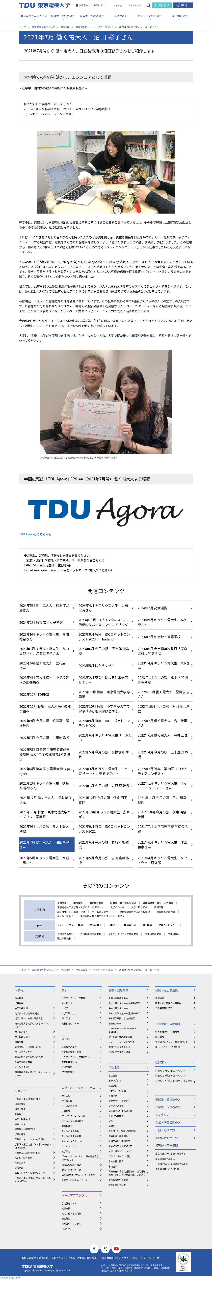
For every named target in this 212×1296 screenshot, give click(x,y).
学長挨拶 (78, 903)
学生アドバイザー (117, 1105)
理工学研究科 (64, 938)
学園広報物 (81, 27)
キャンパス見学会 (70, 1131)
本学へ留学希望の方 (118, 998)
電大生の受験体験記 (71, 1164)
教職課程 (112, 1085)
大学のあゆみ (117, 907)
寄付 (184, 5)
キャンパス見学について (73, 1141)
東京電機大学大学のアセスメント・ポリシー (103, 916)
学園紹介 (65, 27)
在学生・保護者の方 (92, 16)
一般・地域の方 (178, 16)
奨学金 (111, 1126)
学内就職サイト (69, 1203)
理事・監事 (20, 1108)
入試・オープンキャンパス (78, 1088)
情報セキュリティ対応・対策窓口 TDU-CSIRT (75, 1257)
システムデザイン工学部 (70, 925)
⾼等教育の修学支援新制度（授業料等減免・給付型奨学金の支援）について (126, 1173)
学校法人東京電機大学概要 (28, 1098)
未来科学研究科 (153, 934)
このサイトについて (129, 1257)
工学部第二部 (129, 925)
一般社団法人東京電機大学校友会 (171, 1163)
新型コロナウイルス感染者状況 (30, 1172)
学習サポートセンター (119, 1100)
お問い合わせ (100, 5)
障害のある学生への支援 (120, 1110)
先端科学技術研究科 (90, 934)
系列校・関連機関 (23, 1157)
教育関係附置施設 (166, 911)
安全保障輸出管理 (164, 1008)
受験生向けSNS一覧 (71, 1169)
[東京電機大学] (44, 5)
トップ (22, 27)
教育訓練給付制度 (117, 1184)
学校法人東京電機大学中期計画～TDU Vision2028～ (33, 1179)
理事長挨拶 (20, 1103)
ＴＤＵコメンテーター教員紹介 (30, 1139)
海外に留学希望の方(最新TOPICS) (124, 1013)
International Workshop (120, 1036)
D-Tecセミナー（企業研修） (169, 1046)
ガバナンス (20, 1124)
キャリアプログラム (74, 1195)
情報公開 (158, 907)
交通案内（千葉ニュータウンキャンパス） (173, 1082)
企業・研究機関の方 (150, 16)
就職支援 (66, 1208)
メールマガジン (69, 1146)
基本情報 (62, 903)
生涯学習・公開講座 (168, 1024)
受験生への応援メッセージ (74, 1179)
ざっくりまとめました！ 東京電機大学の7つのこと (80, 1158)
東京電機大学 (37, 1266)
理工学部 (147, 925)
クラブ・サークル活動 (119, 1156)
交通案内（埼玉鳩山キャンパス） (171, 1075)
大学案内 (66, 1151)
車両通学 (112, 1166)
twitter (105, 1249)
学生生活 (114, 1067)
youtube (116, 1249)
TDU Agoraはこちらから (35, 534)
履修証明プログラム (71, 1223)
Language (117, 5)
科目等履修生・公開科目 (167, 1031)
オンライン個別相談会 (72, 1121)
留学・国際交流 (118, 990)
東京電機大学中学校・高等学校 (170, 1153)
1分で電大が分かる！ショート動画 (78, 1174)
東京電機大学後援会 (118, 1179)
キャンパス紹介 (65, 916)
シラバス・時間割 (117, 1090)
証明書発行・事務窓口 (119, 1141)
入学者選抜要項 (69, 1105)
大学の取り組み (139, 907)
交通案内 (83, 5)
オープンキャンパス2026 (73, 1115)
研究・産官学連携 (166, 990)
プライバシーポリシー (154, 1257)
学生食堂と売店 (116, 1161)
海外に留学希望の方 (118, 1008)
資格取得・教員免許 (71, 1213)
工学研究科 (174, 934)
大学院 (66, 1039)
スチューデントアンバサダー (122, 1041)
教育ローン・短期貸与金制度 (122, 1130)
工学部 (111, 925)
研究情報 (159, 998)
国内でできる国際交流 (119, 1046)
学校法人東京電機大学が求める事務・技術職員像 (33, 1146)
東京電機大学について (34, 16)
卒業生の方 (120, 16)
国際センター (114, 1023)
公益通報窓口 (109, 1257)
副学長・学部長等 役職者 (123, 903)
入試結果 (66, 1110)
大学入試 (66, 1095)
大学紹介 (20, 990)
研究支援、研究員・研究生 (168, 1003)
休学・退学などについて (120, 1151)
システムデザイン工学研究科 (123, 934)
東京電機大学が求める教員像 (135, 911)
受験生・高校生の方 (63, 16)
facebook (94, 1249)
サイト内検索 (151, 5)
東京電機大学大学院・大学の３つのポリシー (80, 907)
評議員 (18, 1114)
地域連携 (159, 1036)
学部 (64, 990)
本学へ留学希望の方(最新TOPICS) (124, 1003)
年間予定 (112, 1095)
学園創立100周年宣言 (25, 1129)
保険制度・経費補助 (118, 1136)
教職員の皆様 (29, 1257)
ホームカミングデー (102, 911)
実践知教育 (67, 1228)
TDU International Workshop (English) (122, 1030)
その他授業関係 (116, 1115)
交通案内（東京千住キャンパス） (171, 1070)
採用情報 (43, 1257)
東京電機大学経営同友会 (167, 1168)
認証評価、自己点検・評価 (71, 911)
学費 (110, 1120)
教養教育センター (168, 925)
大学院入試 (67, 1100)
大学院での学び (65, 934)
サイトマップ (134, 5)
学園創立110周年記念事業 (27, 1152)
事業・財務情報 (22, 1119)
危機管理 (19, 1167)
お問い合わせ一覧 (166, 1138)
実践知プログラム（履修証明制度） (172, 1041)
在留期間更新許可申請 (119, 1051)
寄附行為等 (20, 1162)
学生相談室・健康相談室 (120, 1146)
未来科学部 (95, 925)
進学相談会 (67, 1126)
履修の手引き (114, 1080)
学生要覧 (112, 1075)
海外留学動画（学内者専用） (122, 1018)
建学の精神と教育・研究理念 (158, 903)
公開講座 (66, 1218)
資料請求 (163, 5)
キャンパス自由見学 (71, 1136)
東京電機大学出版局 (165, 1158)
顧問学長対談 (96, 903)
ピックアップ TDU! (103, 27)
